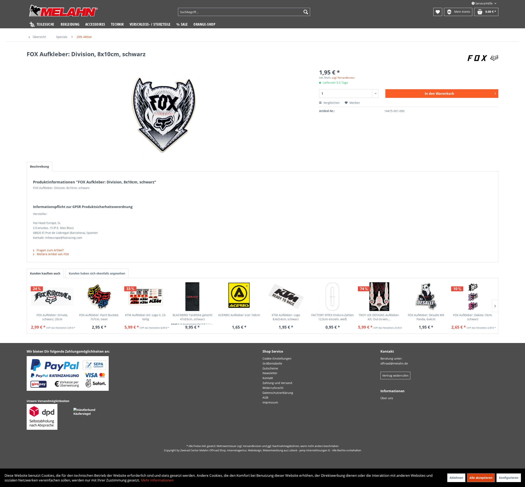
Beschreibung (39, 166)
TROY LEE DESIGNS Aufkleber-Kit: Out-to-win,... (379, 317)
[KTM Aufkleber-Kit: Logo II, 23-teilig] (145, 296)
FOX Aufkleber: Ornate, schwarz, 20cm (52, 317)
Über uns (386, 398)
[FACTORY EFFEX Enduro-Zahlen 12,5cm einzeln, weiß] (332, 296)
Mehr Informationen (157, 480)
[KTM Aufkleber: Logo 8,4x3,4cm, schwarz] (286, 296)
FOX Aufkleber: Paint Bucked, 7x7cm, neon (99, 317)
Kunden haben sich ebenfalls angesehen (97, 273)
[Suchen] (305, 12)
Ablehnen (456, 478)
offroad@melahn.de (394, 363)
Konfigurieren (508, 478)
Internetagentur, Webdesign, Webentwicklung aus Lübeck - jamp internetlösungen (277, 450)
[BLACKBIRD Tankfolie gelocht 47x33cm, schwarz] (192, 296)
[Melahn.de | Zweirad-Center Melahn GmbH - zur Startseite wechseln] (63, 12)
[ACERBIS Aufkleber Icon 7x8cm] (239, 296)
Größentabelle (272, 363)
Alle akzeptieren (480, 478)
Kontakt (267, 378)
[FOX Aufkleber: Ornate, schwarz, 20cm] (52, 296)
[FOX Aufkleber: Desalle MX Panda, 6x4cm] (426, 296)
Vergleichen (331, 103)
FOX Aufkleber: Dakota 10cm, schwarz (472, 317)
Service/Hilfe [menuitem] (484, 3)
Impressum (270, 402)
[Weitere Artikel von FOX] (482, 58)
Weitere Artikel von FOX (52, 254)
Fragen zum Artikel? (50, 250)
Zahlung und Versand (277, 383)
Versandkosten (252, 446)
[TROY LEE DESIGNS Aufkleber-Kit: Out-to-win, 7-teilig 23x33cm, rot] (379, 296)
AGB (265, 397)
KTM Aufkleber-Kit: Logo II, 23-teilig (145, 317)
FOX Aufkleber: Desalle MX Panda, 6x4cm (426, 317)
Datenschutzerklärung (277, 393)
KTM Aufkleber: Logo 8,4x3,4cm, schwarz (286, 317)
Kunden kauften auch (45, 273)
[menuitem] (244, 12)
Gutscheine (270, 368)
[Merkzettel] (437, 12)
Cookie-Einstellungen (276, 358)
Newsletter (269, 373)
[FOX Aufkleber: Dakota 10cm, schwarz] (472, 296)
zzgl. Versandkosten (343, 77)
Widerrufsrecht (272, 388)
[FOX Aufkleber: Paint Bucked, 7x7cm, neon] (99, 296)
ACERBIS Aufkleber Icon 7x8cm (239, 315)
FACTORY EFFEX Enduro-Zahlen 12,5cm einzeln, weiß (332, 317)
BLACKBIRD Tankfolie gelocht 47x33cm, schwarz (192, 317)
